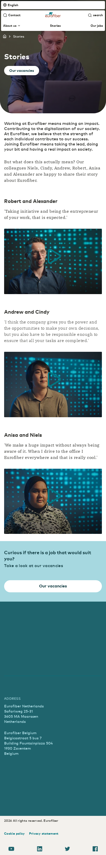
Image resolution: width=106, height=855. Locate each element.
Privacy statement (44, 833)
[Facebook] (95, 849)
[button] (53, 256)
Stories (55, 26)
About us (9, 26)
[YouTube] (11, 849)
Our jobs (97, 26)
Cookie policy (14, 833)
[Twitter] (67, 850)
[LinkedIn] (39, 849)
